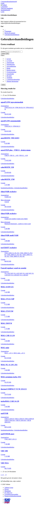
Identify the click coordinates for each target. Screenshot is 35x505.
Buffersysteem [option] (10, 70)
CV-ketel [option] (9, 60)
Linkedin (7, 501)
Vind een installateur (7, 8)
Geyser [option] (8, 59)
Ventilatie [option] (9, 77)
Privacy (6, 489)
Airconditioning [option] (11, 66)
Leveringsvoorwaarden (11, 494)
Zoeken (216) (5, 53)
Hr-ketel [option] (9, 76)
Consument (4, 1)
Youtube (6, 502)
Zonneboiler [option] (10, 74)
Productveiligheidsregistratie (12, 496)
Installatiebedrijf (12, 1)
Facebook (7, 499)
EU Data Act (8, 492)
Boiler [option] (8, 68)
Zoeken (3, 51)
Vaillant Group (8, 487)
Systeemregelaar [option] (11, 72)
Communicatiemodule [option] (13, 79)
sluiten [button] (3, 84)
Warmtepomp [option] (10, 64)
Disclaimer (7, 491)
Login (2, 3)
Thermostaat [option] (10, 62)
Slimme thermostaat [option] (12, 81)
